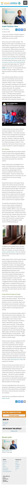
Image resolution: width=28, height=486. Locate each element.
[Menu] (25, 3)
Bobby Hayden (6, 398)
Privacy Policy (5, 468)
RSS (16, 469)
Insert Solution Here (7, 450)
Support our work (14, 431)
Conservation (5, 423)
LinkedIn (17, 461)
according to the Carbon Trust (9, 58)
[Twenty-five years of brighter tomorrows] (19, 3)
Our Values (5, 461)
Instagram (17, 464)
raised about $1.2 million (17, 359)
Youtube (17, 468)
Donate (4, 466)
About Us (4, 463)
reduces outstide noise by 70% (10, 252)
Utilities (4, 425)
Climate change (5, 422)
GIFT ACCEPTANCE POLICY (7, 471)
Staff (4, 464)
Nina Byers (6, 29)
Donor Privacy (5, 469)
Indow (3, 67)
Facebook (17, 466)
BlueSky (16, 463)
